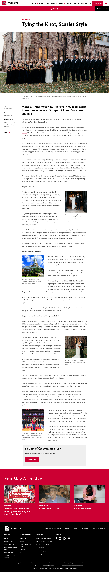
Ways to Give (78, 3)
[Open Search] (106, 4)
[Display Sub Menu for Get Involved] (56, 3)
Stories (60, 3)
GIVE (21, 552)
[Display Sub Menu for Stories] (64, 3)
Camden (75, 528)
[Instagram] (64, 538)
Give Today (98, 3)
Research (94, 528)
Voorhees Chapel (53, 262)
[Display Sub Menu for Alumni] (45, 3)
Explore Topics (101, 8)
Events (68, 3)
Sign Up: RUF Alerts (9, 544)
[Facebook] (56, 538)
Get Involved (51, 3)
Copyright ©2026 (35, 568)
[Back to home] (13, 528)
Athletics (102, 528)
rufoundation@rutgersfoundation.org (45, 551)
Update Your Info (8, 541)
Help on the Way (82, 508)
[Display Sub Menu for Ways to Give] (83, 3)
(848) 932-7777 (40, 548)
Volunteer (22, 549)
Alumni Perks (23, 538)
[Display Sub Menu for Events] (71, 3)
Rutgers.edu (47, 528)
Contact (88, 3)
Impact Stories (43, 505)
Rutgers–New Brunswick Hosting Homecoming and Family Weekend (17, 511)
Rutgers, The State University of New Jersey (50, 568)
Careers (6, 538)
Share (6, 132)
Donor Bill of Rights (9, 552)
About (34, 3)
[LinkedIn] (60, 538)
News (54, 8)
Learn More (32, 459)
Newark (67, 528)
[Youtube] (69, 538)
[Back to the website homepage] (10, 3)
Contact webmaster (72, 568)
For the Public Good (49, 508)
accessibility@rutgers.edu (48, 565)
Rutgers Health (84, 528)
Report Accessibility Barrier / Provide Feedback (72, 565)
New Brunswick (58, 528)
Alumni (41, 3)
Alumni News (26, 19)
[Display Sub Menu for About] (37, 3)
